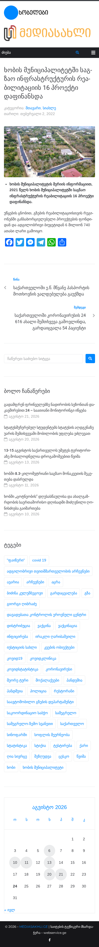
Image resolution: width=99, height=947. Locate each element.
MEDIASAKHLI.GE (33, 927)
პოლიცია (38, 691)
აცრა (55, 582)
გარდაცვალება (63, 593)
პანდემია (74, 680)
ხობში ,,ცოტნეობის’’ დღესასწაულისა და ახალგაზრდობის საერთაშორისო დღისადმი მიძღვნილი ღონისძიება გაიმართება (49, 502)
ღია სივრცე (17, 756)
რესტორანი (64, 691)
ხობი (11, 767)
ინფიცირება (17, 636)
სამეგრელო (65, 713)
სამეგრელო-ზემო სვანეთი (30, 724)
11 (27, 862)
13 (49, 862)
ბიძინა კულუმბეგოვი (25, 593)
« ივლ (9, 910)
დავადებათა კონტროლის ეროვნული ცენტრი (46, 615)
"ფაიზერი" (16, 560)
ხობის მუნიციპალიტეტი (43, 767)
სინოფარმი (17, 735)
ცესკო (64, 756)
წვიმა (81, 756)
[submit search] (77, 52)
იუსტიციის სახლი (22, 647)
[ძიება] (38, 52)
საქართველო (72, 724)
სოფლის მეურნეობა (52, 735)
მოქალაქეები (47, 680)
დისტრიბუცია (18, 626)
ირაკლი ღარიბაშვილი (55, 636)
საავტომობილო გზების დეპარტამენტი (40, 702)
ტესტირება (62, 745)
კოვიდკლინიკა (43, 658)
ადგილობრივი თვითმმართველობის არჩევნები (48, 571)
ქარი (83, 745)
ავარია (13, 582)
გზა (87, 593)
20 (49, 874)
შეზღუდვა (42, 756)
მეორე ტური (17, 680)
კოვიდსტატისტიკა (22, 669)
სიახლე (49, 108)
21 (61, 874)
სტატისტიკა (17, 745)
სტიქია (40, 745)
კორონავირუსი (59, 669)
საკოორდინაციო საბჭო (27, 713)
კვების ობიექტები (59, 647)
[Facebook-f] (49, 940)
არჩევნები (35, 582)
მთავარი (33, 108)
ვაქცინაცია (67, 626)
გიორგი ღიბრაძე (22, 604)
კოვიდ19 (14, 658)
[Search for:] (43, 358)
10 (15, 862)
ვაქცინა (44, 626)
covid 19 (39, 560)
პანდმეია (15, 691)
